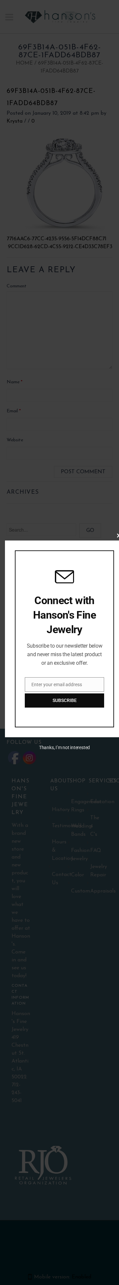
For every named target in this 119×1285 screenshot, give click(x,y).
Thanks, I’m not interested (64, 747)
